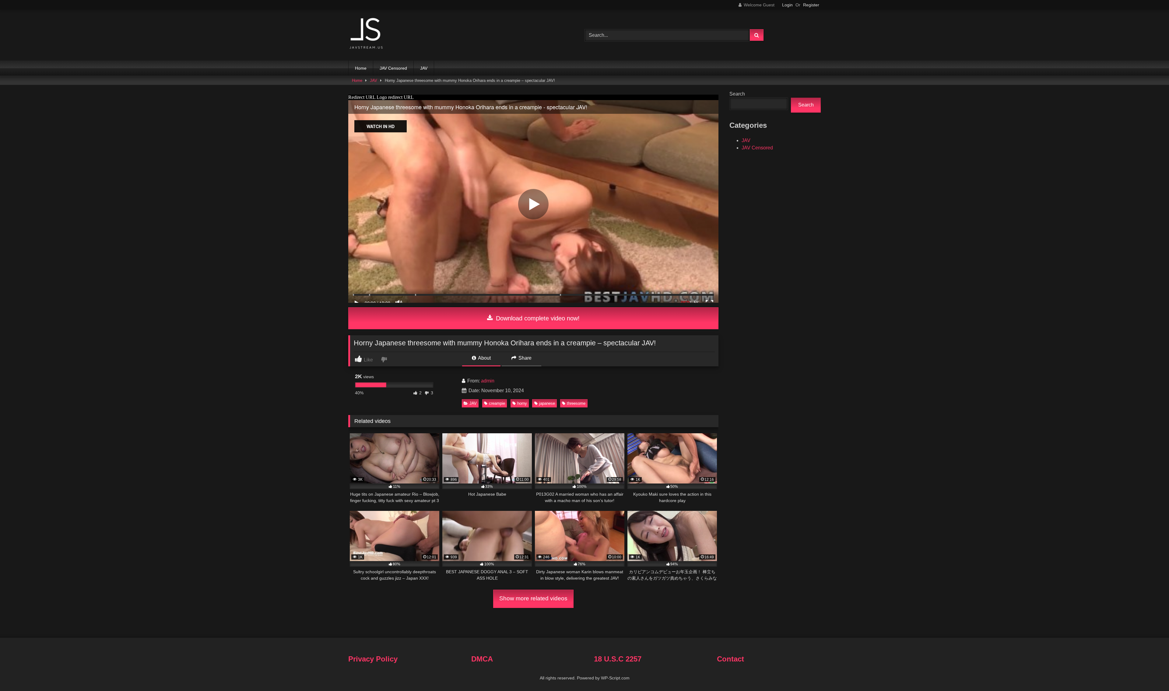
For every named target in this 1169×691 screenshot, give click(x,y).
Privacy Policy (373, 659)
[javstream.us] (366, 34)
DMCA (482, 659)
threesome (576, 403)
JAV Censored (393, 68)
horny (522, 403)
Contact (730, 659)
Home (361, 68)
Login (787, 4)
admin (487, 380)
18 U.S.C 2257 (617, 659)
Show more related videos (533, 598)
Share (524, 358)
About (484, 358)
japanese (547, 403)
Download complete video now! (537, 318)
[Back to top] (1150, 673)
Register (811, 4)
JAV (423, 68)
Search (737, 93)
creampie (497, 403)
